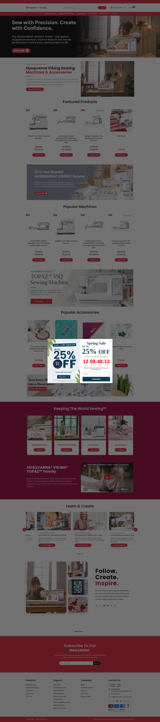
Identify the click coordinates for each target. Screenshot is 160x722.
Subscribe (96, 379)
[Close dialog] (110, 341)
